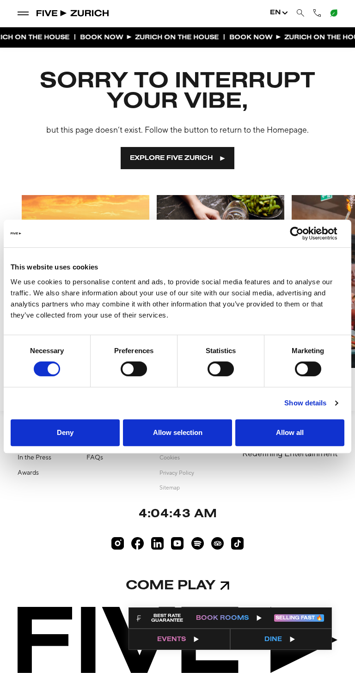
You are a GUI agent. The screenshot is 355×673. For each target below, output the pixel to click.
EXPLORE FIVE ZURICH (171, 158)
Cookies (169, 457)
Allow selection (177, 432)
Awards (28, 472)
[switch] (134, 368)
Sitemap (169, 487)
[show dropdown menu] (23, 12)
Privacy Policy (176, 473)
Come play (170, 586)
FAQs (94, 457)
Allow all (290, 432)
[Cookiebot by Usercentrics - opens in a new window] (303, 233)
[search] (300, 13)
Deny (65, 432)
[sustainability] (333, 12)
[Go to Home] (73, 13)
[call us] (317, 13)
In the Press (34, 457)
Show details (305, 403)
